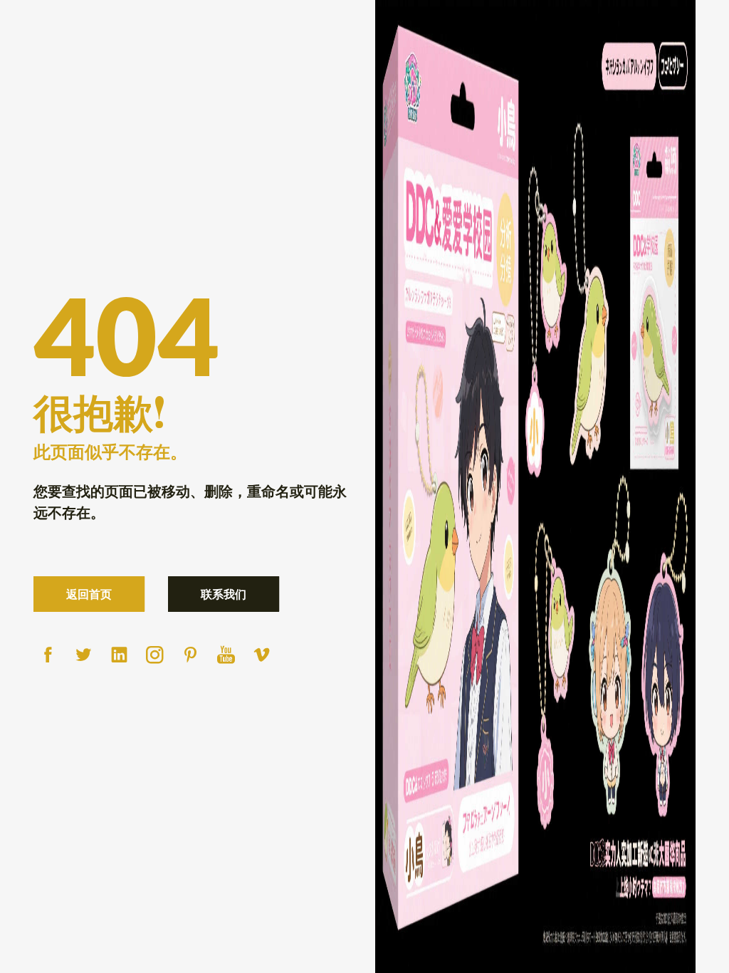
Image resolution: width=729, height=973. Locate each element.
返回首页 (89, 593)
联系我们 (223, 593)
